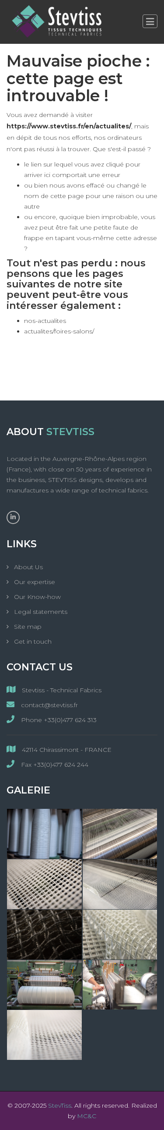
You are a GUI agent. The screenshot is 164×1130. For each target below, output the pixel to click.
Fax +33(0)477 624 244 (53, 765)
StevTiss (59, 1105)
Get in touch (32, 641)
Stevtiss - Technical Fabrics (60, 690)
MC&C (86, 1116)
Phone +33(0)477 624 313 (58, 720)
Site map (27, 627)
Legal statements (39, 612)
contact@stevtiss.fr (48, 705)
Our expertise (33, 582)
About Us (27, 567)
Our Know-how (36, 597)
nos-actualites (45, 321)
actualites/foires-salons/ (59, 331)
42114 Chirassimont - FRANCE (66, 750)
